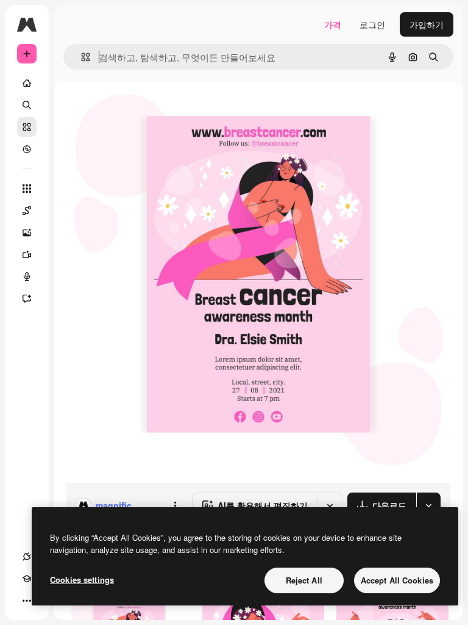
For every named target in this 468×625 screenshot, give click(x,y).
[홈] (27, 83)
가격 (332, 24)
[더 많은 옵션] (175, 505)
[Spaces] (27, 210)
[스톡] (27, 127)
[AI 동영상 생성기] (27, 254)
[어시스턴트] (27, 298)
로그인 (372, 24)
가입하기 (427, 24)
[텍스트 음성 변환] (27, 276)
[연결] (27, 556)
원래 (136, 109)
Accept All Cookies (397, 580)
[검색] (27, 105)
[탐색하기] (27, 149)
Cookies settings (82, 579)
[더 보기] (27, 600)
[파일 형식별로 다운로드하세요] (428, 505)
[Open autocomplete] (81, 57)
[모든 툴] (27, 188)
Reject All (304, 580)
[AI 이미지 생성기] (27, 232)
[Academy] (27, 578)
